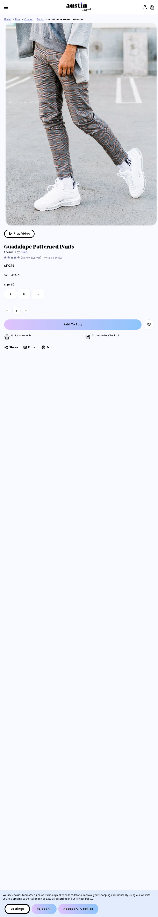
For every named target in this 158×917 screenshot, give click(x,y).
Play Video (22, 233)
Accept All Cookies (78, 909)
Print (50, 347)
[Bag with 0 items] (152, 7)
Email (32, 347)
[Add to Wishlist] (149, 324)
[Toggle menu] (9, 7)
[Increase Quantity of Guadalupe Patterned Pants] (26, 311)
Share (13, 347)
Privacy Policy (84, 898)
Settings (17, 909)
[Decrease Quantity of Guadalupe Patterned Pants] (7, 311)
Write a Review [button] (52, 258)
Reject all (44, 909)
